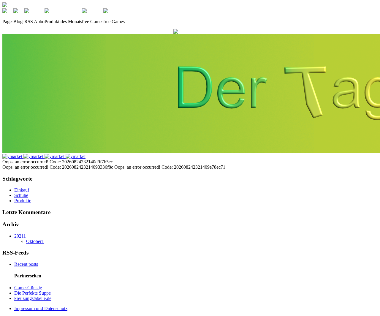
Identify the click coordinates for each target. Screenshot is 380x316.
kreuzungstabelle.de (32, 298)
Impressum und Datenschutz (40, 308)
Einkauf (21, 189)
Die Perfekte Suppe (32, 293)
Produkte (22, 200)
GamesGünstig (28, 287)
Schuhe (21, 195)
